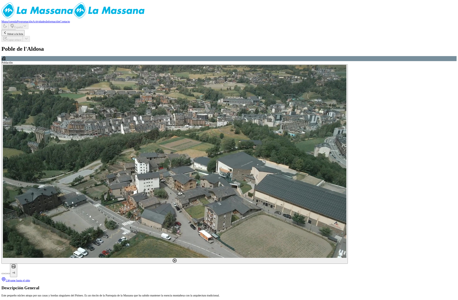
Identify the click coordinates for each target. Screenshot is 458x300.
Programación (25, 21)
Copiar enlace (14, 40)
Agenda (12, 21)
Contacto (65, 21)
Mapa (4, 21)
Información (53, 21)
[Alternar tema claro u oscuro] (5, 26)
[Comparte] (26, 39)
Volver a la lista (15, 34)
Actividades (39, 21)
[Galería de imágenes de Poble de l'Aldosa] (174, 164)
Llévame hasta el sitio (18, 280)
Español (18, 27)
